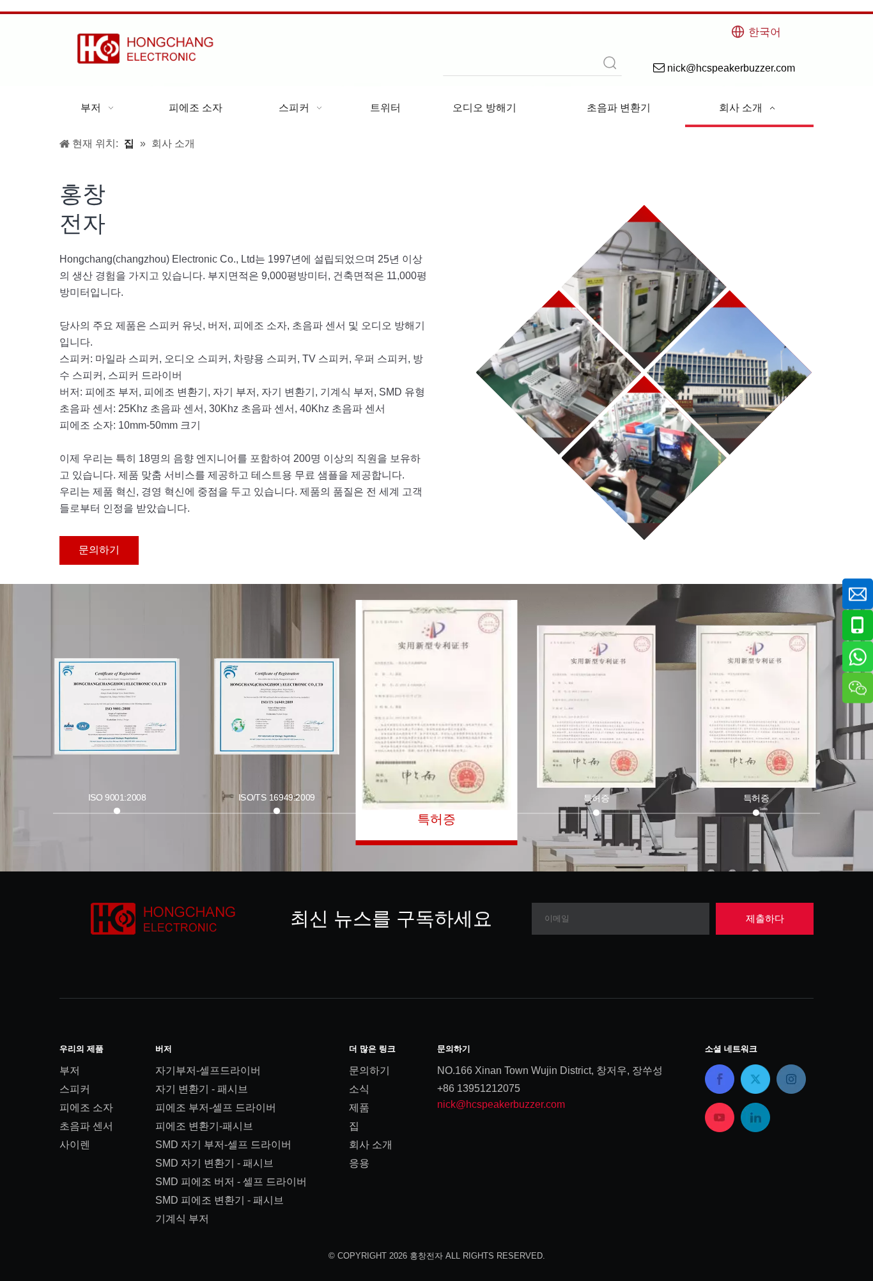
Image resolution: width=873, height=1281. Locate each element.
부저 (69, 1070)
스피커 (74, 1089)
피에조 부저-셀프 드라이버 (215, 1107)
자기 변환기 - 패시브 (201, 1089)
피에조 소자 (86, 1107)
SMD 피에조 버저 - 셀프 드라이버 (231, 1181)
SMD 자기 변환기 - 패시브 (214, 1163)
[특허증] (437, 705)
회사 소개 (370, 1144)
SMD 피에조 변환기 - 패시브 (219, 1200)
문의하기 (99, 549)
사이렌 (74, 1144)
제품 (359, 1107)
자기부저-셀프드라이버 (208, 1070)
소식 (359, 1089)
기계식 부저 (182, 1218)
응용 (359, 1163)
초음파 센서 (86, 1126)
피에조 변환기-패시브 (204, 1126)
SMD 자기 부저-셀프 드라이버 (223, 1144)
